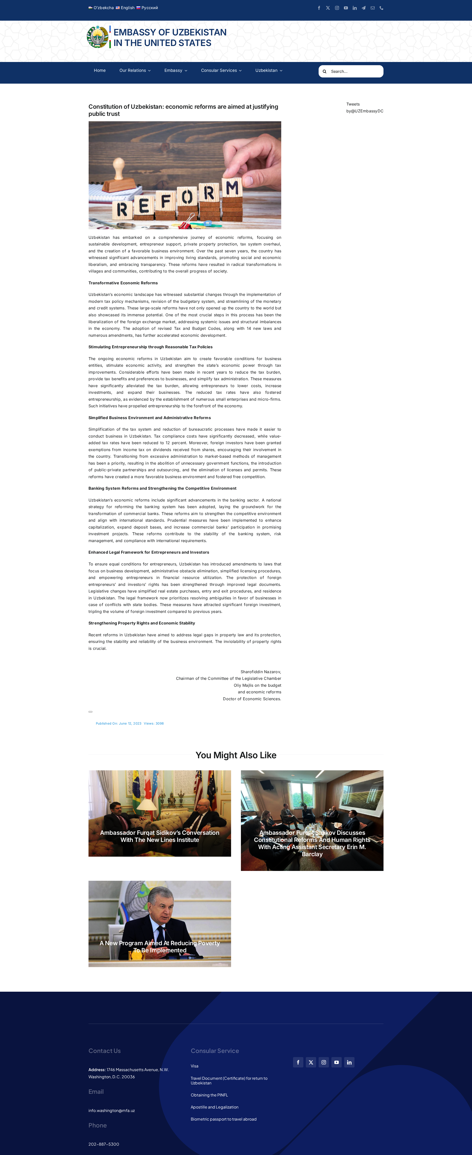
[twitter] (328, 8)
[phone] (382, 8)
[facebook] (319, 8)
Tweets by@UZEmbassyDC (365, 107)
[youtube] (346, 8)
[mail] (373, 8)
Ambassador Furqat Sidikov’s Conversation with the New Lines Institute (160, 836)
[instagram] (337, 8)
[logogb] (98, 27)
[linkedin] (355, 8)
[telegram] (364, 8)
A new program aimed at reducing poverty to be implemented (160, 947)
